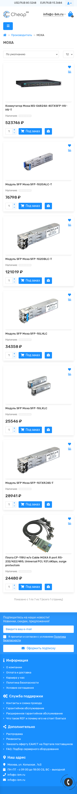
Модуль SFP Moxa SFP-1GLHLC (26, 333)
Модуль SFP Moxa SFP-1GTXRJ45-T (29, 482)
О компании (14, 667)
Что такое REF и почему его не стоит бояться (36, 718)
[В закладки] (69, 67)
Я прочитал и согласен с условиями (34, 638)
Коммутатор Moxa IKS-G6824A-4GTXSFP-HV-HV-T (36, 107)
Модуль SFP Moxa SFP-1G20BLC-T (28, 259)
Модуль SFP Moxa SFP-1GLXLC (26, 408)
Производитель (21, 35)
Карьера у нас (15, 677)
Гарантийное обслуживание (25, 708)
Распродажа (14, 734)
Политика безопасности (22, 682)
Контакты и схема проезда (24, 703)
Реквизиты (13, 739)
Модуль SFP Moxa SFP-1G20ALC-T (28, 184)
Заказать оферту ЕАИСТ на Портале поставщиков (39, 744)
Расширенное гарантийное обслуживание (34, 713)
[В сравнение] (69, 72)
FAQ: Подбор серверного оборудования (32, 749)
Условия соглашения (20, 687)
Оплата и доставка (18, 672)
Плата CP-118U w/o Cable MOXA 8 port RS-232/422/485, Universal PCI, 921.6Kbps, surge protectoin (36, 561)
